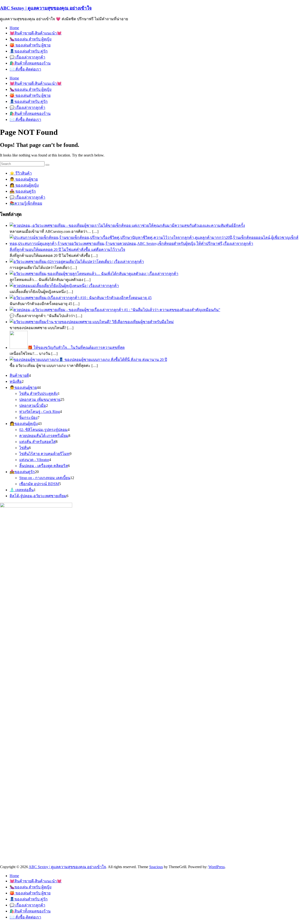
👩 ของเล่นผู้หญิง (24, 185)
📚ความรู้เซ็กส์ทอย (26, 203)
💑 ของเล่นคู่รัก (23, 191)
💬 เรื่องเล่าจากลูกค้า (27, 57)
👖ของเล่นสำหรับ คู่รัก (29, 51)
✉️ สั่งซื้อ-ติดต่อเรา (25, 69)
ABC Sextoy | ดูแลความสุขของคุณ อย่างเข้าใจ (46, 8)
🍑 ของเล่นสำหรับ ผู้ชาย (30, 45)
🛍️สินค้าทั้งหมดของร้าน (30, 63)
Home (14, 28)
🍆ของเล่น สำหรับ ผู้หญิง (30, 39)
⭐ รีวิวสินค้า (21, 173)
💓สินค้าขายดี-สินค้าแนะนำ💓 (36, 33)
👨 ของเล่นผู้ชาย (24, 179)
